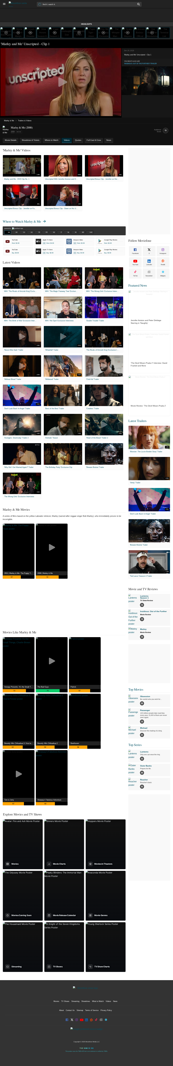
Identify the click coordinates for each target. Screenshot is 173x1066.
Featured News (137, 285)
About (61, 1010)
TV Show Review (146, 601)
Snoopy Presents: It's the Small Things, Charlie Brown (19, 687)
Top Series (135, 745)
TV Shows (65, 1001)
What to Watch (98, 1001)
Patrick (73, 687)
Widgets (163, 276)
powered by (7, 228)
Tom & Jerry (9, 800)
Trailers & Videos (24, 121)
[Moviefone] (19, 4)
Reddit (163, 264)
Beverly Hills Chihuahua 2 (47, 743)
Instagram (163, 253)
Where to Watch (22, 221)
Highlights (86, 24)
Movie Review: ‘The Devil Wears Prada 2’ (148, 406)
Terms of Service (92, 1010)
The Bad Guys (43, 687)
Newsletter (149, 276)
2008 (13, 132)
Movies (56, 1001)
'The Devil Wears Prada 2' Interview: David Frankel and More (149, 364)
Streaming (75, 1001)
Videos (108, 1001)
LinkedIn (149, 264)
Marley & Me (9, 121)
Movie (19, 132)
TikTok (135, 276)
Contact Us (70, 1010)
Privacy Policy (106, 1010)
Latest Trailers (137, 421)
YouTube (135, 264)
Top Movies (135, 689)
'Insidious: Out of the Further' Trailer (140, 64)
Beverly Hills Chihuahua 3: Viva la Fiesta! (19, 743)
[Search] (138, 4)
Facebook (135, 253)
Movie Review (145, 615)
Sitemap (80, 1010)
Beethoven (75, 743)
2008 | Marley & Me (45, 573)
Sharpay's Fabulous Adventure (49, 800)
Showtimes (85, 1001)
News (115, 1001)
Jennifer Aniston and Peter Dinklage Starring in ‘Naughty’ (146, 321)
